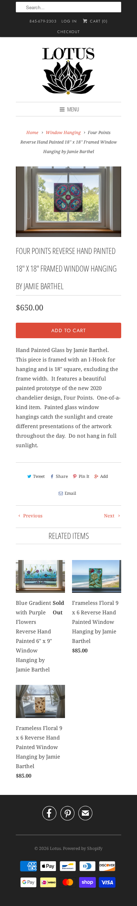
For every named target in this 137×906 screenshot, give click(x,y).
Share (61, 476)
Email (70, 493)
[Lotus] (68, 72)
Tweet (39, 476)
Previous (32, 515)
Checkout (68, 32)
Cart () (98, 21)
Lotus (55, 848)
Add (104, 476)
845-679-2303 (43, 21)
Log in (69, 21)
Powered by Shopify (83, 848)
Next (110, 515)
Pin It (84, 476)
